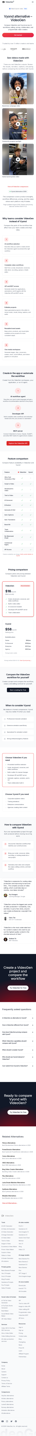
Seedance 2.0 (23, 1235)
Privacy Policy (5, 1380)
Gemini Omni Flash (24, 1238)
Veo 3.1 (21, 1243)
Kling (20, 1246)
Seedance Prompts (7, 1282)
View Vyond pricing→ (26, 660)
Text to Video (5, 1240)
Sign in (21, 1327)
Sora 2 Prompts (6, 1276)
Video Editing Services (8, 1336)
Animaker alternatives (7, 1410)
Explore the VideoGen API (18, 443)
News (20, 1345)
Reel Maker (4, 1311)
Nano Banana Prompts (8, 1270)
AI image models (24, 1255)
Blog (20, 1339)
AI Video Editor (6, 1238)
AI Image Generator (7, 1235)
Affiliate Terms (5, 1386)
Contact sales (23, 1336)
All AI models (22, 1291)
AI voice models (24, 1282)
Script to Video (6, 1252)
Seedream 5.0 (23, 1264)
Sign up (21, 1330)
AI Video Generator (7, 1232)
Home (3, 1366)
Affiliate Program (24, 1354)
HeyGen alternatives (7, 1395)
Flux (20, 1270)
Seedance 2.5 (23, 1229)
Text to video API (24, 1303)
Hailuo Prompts (6, 1288)
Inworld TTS (22, 1288)
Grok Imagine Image (25, 1276)
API (20, 1300)
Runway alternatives (7, 1407)
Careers (3, 1371)
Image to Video (6, 1243)
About (3, 1369)
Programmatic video (25, 1312)
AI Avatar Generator (7, 1258)
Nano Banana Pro (24, 1258)
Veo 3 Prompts (5, 1273)
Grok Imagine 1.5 (24, 1232)
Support (3, 1374)
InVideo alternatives (7, 1398)
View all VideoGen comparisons (18, 186)
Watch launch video (19, 8)
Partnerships (22, 1356)
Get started (18, 35)
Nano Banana (23, 1267)
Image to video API (24, 1306)
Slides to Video (6, 1255)
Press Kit (21, 1348)
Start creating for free (18, 690)
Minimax (21, 1240)
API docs (21, 1318)
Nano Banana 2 (23, 1261)
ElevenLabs (22, 1285)
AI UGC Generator (6, 1226)
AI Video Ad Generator (8, 1229)
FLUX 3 (21, 1226)
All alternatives (5, 1413)
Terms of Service (6, 1383)
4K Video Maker (6, 1319)
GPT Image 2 (23, 1273)
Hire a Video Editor (7, 1333)
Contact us (4, 1377)
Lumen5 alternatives (7, 1404)
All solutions (5, 1261)
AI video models (24, 1222)
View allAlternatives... (10, 1203)
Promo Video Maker (7, 1249)
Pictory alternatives (7, 1401)
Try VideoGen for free (18, 988)
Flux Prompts (5, 1285)
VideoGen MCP (23, 1315)
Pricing (21, 1333)
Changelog (22, 1342)
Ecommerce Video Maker (9, 1246)
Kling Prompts (5, 1279)
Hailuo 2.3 (22, 1249)
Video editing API (24, 1309)
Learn (20, 1351)
